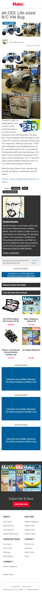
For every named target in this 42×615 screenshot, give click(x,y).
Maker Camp (30, 533)
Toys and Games (10, 192)
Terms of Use (27, 586)
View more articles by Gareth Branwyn (17, 248)
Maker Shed (30, 529)
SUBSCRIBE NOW (21, 504)
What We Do (8, 525)
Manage (6, 552)
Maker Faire (30, 525)
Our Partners (8, 529)
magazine (32, 521)
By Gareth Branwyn (16, 42)
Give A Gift (7, 548)
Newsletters (8, 556)
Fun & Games (9, 23)
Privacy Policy (15, 586)
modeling (15, 188)
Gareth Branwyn (10, 221)
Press (27, 556)
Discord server (34, 261)
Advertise (28, 548)
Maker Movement (10, 533)
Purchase (7, 544)
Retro (25, 188)
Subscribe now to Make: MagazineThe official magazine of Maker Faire (21, 274)
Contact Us (29, 544)
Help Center (29, 552)
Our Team (7, 521)
